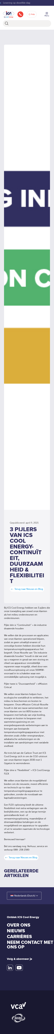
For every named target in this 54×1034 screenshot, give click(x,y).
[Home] (8, 14)
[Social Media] (10, 968)
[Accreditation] (18, 1005)
